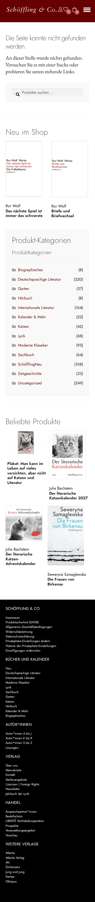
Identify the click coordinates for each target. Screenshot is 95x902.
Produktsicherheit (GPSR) (22, 622)
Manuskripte (13, 770)
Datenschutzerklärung (20, 636)
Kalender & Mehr (32, 317)
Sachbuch (26, 355)
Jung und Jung (15, 872)
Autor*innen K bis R (19, 738)
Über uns (12, 765)
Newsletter (13, 789)
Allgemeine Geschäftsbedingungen (29, 627)
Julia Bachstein (61, 488)
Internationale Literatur (36, 307)
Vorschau (12, 835)
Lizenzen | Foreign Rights (22, 784)
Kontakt (10, 774)
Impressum (13, 617)
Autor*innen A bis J (18, 733)
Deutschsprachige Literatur (39, 279)
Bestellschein (14, 816)
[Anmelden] (59, 9)
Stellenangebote (16, 779)
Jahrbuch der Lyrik (17, 793)
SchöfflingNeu (30, 364)
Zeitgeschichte (29, 373)
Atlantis (10, 853)
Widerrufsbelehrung (19, 631)
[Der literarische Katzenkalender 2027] (69, 454)
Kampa (10, 876)
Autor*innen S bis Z (19, 742)
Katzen (23, 326)
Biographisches (30, 270)
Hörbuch (25, 298)
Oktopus (11, 881)
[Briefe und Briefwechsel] (70, 169)
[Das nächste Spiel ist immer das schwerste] (25, 169)
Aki (8, 862)
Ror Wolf (13, 206)
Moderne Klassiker (33, 345)
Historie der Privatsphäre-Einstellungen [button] (31, 646)
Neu (8, 668)
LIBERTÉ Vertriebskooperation (25, 821)
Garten (23, 288)
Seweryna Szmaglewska (67, 574)
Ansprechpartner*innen (21, 811)
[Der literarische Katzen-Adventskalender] (26, 523)
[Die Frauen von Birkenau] (68, 535)
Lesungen (12, 747)
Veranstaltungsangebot (20, 830)
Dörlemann (13, 867)
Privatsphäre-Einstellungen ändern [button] (28, 641)
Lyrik (21, 336)
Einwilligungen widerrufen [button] (23, 650)
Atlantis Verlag (15, 857)
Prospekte (12, 825)
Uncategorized (30, 383)
